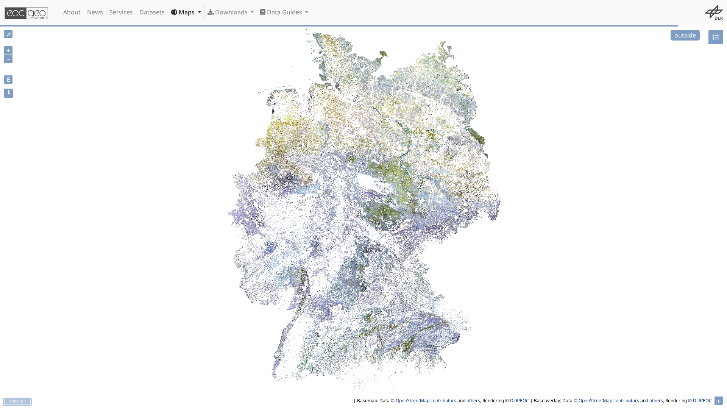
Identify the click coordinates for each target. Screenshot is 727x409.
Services (121, 12)
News (95, 12)
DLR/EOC (519, 400)
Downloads (231, 12)
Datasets (152, 12)
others (473, 400)
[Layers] (715, 37)
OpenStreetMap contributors (426, 400)
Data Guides (284, 12)
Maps (186, 12)
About (72, 12)
